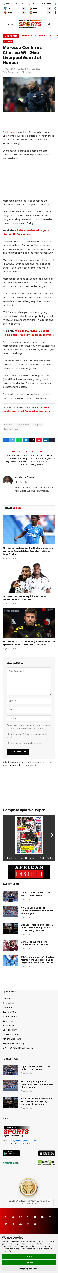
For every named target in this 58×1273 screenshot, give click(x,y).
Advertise (7, 1007)
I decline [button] (29, 1262)
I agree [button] (29, 1256)
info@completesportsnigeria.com (23, 1141)
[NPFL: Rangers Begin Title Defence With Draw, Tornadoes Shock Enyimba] (10, 911)
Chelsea (7, 132)
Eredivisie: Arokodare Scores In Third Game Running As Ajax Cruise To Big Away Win (37, 927)
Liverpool (37, 424)
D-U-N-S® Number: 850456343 (18, 1047)
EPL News (8, 41)
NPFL (51, 35)
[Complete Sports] (30, 23)
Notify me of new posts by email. (26, 743)
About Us (7, 998)
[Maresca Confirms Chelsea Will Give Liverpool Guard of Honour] (29, 111)
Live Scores (11, 36)
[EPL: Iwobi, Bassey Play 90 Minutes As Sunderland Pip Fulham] (29, 578)
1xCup (42, 35)
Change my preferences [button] (29, 1269)
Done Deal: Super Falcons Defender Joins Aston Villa (34, 943)
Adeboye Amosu (25, 477)
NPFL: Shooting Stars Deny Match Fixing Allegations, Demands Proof (15, 460)
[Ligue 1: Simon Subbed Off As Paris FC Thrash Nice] (10, 896)
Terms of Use (9, 1012)
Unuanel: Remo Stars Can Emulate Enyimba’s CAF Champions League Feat (43, 460)
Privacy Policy (9, 1025)
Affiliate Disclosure (12, 1038)
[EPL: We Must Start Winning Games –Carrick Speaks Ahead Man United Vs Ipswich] (29, 623)
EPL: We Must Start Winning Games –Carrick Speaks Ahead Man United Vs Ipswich (29, 643)
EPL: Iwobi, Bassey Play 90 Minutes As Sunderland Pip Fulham (24, 598)
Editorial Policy (10, 1030)
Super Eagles (28, 35)
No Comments (11, 72)
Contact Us (8, 1003)
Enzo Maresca (23, 424)
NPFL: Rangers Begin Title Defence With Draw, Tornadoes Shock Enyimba (37, 910)
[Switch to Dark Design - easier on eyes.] (53, 24)
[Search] (49, 24)
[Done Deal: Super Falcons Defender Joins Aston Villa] (10, 945)
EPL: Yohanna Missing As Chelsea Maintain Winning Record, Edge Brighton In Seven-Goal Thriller (28, 551)
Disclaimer (8, 1021)
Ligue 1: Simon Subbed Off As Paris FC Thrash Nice (35, 894)
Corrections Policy (12, 1034)
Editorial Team (10, 1016)
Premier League (12, 429)
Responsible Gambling (13, 1043)
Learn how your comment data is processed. (27, 764)
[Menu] (8, 24)
